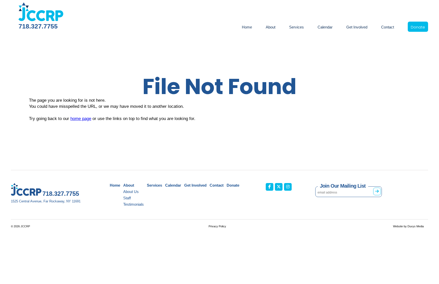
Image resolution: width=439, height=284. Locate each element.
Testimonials (133, 204)
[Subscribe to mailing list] (377, 191)
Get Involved (356, 27)
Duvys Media (415, 226)
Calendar (325, 27)
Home (247, 27)
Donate (418, 27)
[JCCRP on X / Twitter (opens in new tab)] (279, 187)
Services (296, 27)
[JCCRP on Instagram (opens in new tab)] (288, 187)
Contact (387, 27)
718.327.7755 (38, 26)
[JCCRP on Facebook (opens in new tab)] (269, 187)
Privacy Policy (217, 226)
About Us (131, 191)
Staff (127, 198)
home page (80, 118)
